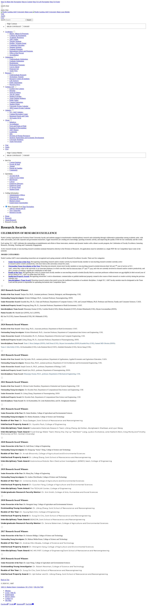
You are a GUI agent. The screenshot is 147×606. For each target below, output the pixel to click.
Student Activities (15, 96)
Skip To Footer (55, 2)
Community (13, 170)
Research (8, 73)
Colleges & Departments (17, 35)
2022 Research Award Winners (14, 382)
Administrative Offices (17, 195)
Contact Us (9, 598)
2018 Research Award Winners (14, 500)
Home (7, 216)
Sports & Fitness (15, 92)
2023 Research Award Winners (14, 355)
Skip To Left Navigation (41, 2)
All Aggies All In (15, 118)
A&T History (14, 130)
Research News (14, 84)
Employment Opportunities (18, 203)
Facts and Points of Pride (17, 126)
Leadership (13, 132)
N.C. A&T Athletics (16, 112)
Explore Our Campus (16, 89)
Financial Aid (14, 69)
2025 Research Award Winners (14, 290)
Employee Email (15, 185)
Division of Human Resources (19, 136)
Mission (8, 591)
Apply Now (13, 71)
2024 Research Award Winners (14, 324)
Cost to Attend (14, 67)
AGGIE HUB (14, 176)
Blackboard (13, 180)
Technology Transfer (16, 77)
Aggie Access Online (16, 178)
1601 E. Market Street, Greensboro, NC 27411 (17, 587)
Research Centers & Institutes (19, 79)
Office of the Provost (16, 53)
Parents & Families (15, 168)
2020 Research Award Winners (14, 442)
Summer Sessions (15, 47)
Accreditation (14, 55)
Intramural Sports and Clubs (19, 116)
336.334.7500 (38, 587)
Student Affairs (14, 104)
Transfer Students (15, 41)
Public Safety (14, 100)
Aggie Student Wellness (17, 98)
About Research (10, 220)
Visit (2, 14)
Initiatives (12, 122)
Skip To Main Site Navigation (11, 2)
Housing (12, 91)
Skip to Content (27, 2)
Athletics (8, 110)
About (7, 120)
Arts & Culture (14, 94)
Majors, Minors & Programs (19, 34)
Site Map (8, 600)
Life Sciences (14, 81)
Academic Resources (16, 37)
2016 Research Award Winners (14, 558)
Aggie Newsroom (15, 141)
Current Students (15, 162)
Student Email (14, 189)
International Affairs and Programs (21, 51)
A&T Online (13, 39)
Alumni (12, 166)
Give (2, 18)
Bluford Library (14, 201)
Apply (3, 16)
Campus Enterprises (16, 102)
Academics (9, 32)
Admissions (9, 57)
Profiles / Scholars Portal (17, 43)
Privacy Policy (10, 596)
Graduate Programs (16, 49)
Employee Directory (16, 183)
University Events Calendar (18, 106)
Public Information (15, 83)
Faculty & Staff (14, 164)
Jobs (10, 134)
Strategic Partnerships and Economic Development (26, 138)
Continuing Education (16, 45)
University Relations (16, 140)
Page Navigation (28, 207)
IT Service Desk (15, 187)
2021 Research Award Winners (14, 409)
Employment (9, 595)
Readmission (13, 63)
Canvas (12, 182)
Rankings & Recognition (17, 128)
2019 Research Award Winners (14, 469)
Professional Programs (17, 65)
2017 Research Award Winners (14, 531)
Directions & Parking (16, 199)
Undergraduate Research (17, 75)
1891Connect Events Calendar (19, 108)
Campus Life (9, 87)
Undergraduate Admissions (18, 59)
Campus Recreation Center (18, 114)
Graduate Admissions (16, 61)
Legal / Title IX (10, 593)
